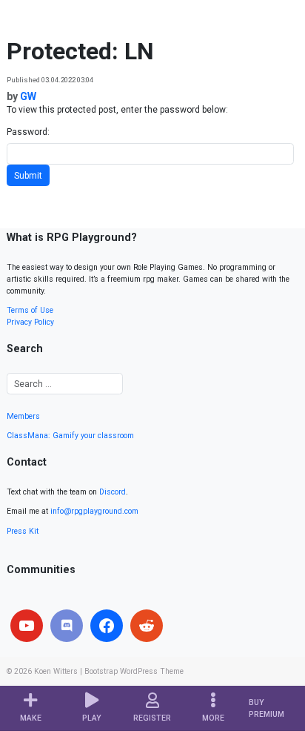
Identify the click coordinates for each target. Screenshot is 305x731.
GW (28, 96)
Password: (28, 132)
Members (23, 416)
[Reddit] (147, 626)
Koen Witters (56, 671)
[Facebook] (107, 626)
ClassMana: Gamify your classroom (70, 435)
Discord (112, 492)
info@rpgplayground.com (94, 511)
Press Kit (22, 531)
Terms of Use (30, 310)
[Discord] (67, 626)
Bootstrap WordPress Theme (134, 671)
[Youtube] (27, 626)
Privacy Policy (30, 322)
